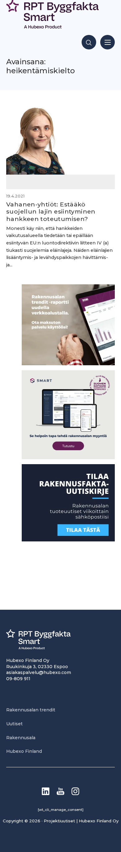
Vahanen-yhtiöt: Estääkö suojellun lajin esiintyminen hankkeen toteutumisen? (51, 211)
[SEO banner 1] (68, 457)
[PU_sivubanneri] (68, 364)
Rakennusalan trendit (30, 710)
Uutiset (14, 724)
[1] (68, 540)
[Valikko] (107, 42)
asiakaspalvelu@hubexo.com (38, 672)
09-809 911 (18, 678)
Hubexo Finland (24, 751)
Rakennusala (20, 737)
